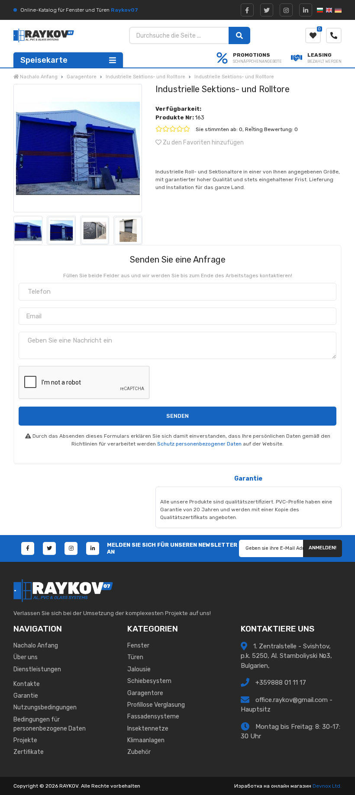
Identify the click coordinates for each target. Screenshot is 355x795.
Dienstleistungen (37, 669)
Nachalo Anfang (35, 645)
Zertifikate (28, 752)
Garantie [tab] (248, 478)
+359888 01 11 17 (280, 682)
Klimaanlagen (146, 740)
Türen (135, 657)
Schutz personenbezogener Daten (199, 444)
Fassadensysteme (153, 716)
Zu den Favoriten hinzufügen (202, 142)
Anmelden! (322, 548)
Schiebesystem (149, 681)
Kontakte (26, 684)
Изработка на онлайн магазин (272, 786)
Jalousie (139, 669)
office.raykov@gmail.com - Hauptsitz (286, 705)
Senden (177, 416)
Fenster (138, 645)
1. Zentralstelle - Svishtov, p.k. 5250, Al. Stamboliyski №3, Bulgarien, (286, 656)
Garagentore (145, 693)
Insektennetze (147, 728)
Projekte (25, 740)
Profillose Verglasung (156, 704)
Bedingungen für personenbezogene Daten (49, 724)
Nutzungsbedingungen (45, 707)
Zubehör (139, 752)
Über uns (25, 657)
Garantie (25, 695)
